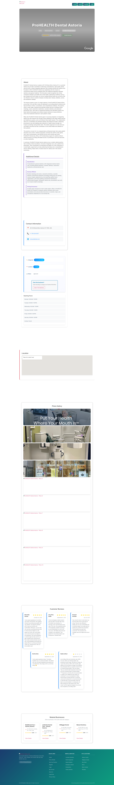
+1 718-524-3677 (34, 233)
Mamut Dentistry (81, 725)
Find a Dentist (52, 759)
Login (92, 4)
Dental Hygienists (69, 759)
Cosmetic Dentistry (70, 757)
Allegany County (85, 759)
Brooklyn (84, 769)
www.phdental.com (35, 239)
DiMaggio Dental (64, 725)
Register (86, 4)
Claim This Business (39, 287)
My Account (51, 769)
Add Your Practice (53, 762)
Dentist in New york (26, 782)
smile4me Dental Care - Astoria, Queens (47, 726)
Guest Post (51, 774)
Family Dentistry (69, 769)
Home (74, 4)
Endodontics (68, 767)
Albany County (85, 757)
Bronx (83, 764)
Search (80, 4)
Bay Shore (84, 762)
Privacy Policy (52, 776)
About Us (51, 772)
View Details (28, 738)
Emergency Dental (70, 764)
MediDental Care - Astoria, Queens (30, 725)
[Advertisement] (57, 63)
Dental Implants (69, 762)
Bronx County (85, 767)
